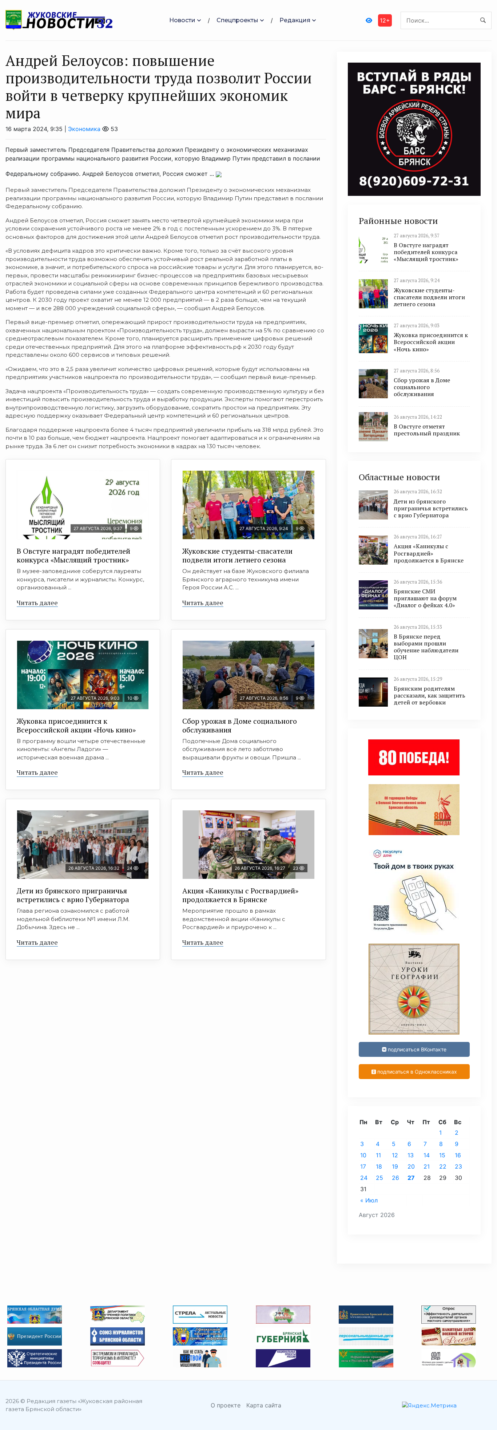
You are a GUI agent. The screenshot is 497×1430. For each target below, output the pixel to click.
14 (427, 1155)
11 (378, 1155)
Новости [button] (182, 20)
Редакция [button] (294, 20)
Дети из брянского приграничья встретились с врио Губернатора (73, 895)
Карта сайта (263, 1405)
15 (442, 1155)
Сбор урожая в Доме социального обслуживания (239, 725)
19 (395, 1166)
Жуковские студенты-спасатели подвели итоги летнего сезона (237, 555)
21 (427, 1166)
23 (458, 1166)
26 (395, 1177)
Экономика (84, 129)
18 (379, 1166)
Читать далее (37, 602)
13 (410, 1155)
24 (363, 1177)
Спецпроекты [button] (237, 20)
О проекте (225, 1405)
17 (363, 1166)
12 (395, 1155)
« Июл (369, 1200)
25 (379, 1177)
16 (458, 1155)
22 (442, 1166)
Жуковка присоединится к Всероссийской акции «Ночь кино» (76, 725)
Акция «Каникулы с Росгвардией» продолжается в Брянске (240, 895)
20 (411, 1166)
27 (411, 1177)
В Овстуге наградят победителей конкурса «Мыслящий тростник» (73, 555)
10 (363, 1155)
